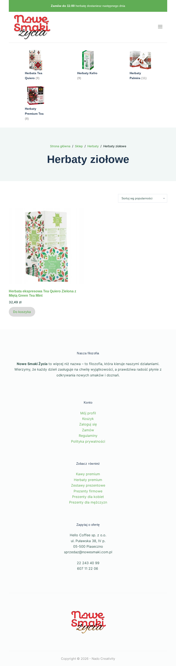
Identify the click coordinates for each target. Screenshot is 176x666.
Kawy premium (88, 474)
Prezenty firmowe (88, 491)
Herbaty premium (88, 480)
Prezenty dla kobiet (88, 497)
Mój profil (88, 413)
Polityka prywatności (88, 441)
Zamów (88, 430)
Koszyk (88, 418)
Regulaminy (88, 435)
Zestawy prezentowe (88, 485)
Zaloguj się (88, 424)
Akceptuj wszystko (56, 646)
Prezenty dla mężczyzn (88, 502)
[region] (56, 621)
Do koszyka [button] (22, 312)
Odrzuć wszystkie (72, 633)
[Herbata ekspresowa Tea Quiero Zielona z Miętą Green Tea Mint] (47, 246)
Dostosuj (30, 633)
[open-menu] (159, 27)
